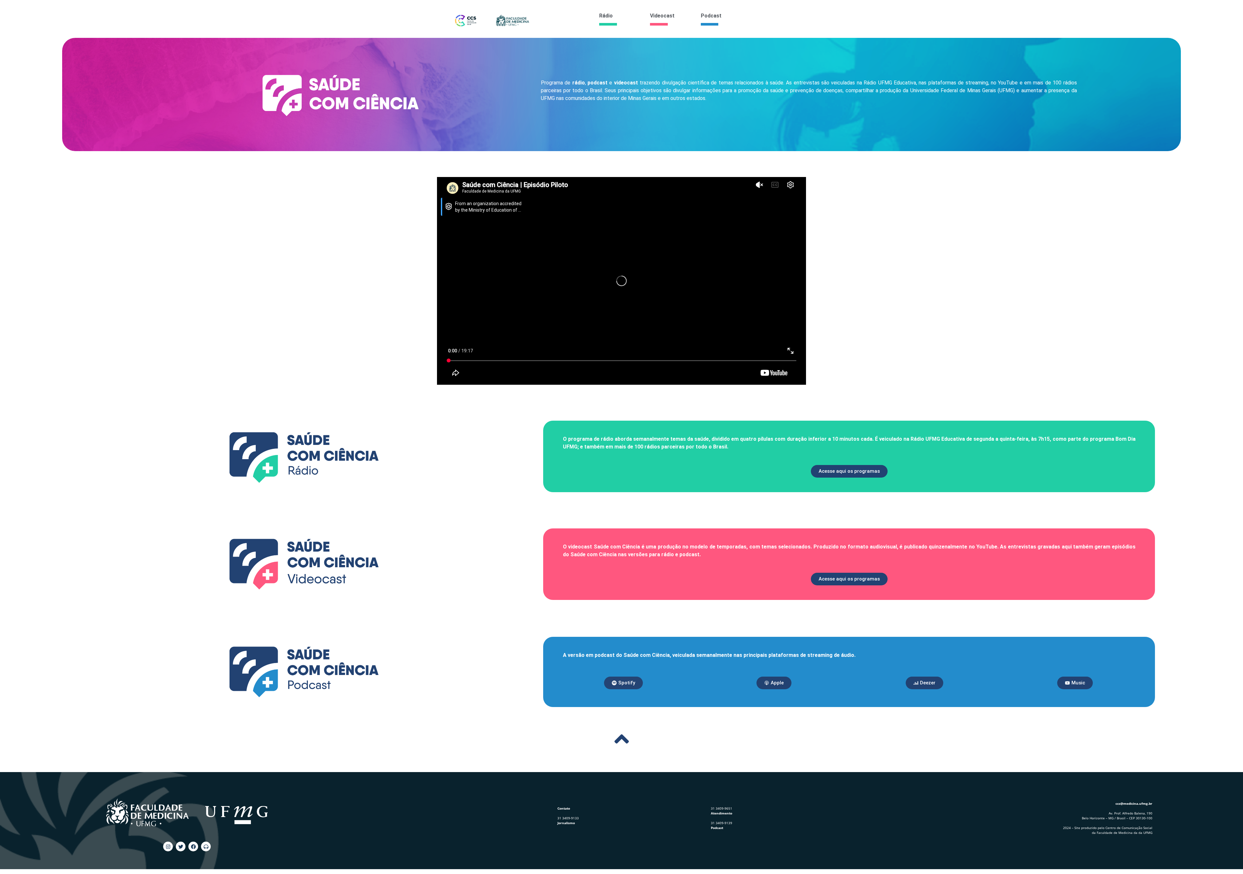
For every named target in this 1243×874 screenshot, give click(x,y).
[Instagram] (168, 846)
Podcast (711, 16)
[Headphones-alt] (206, 846)
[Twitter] (180, 846)
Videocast (662, 16)
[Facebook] (193, 846)
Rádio (606, 16)
